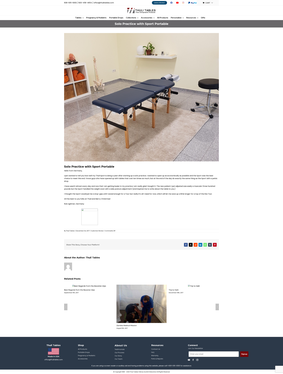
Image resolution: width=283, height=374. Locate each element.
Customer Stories (97, 231)
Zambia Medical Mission (126, 325)
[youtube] (189, 360)
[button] (65, 307)
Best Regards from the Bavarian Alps (79, 290)
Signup (244, 354)
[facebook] (193, 360)
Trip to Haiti (174, 290)
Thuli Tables (70, 231)
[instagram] (197, 360)
